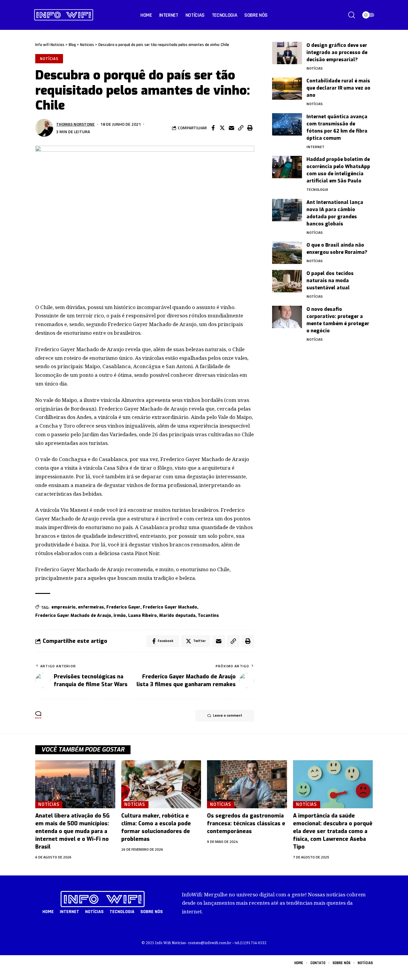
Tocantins (208, 615)
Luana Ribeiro (142, 615)
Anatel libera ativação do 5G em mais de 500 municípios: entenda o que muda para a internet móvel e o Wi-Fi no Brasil (72, 831)
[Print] (250, 128)
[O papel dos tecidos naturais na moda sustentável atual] (287, 281)
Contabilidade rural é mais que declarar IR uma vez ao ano (338, 88)
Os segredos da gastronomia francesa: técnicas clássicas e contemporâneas (246, 823)
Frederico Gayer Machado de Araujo (73, 615)
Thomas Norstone (75, 124)
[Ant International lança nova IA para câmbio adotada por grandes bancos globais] (287, 210)
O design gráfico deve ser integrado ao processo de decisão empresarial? (336, 52)
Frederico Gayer (123, 607)
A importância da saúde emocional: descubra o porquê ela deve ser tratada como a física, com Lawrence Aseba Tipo (332, 831)
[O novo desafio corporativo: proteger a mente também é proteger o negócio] (287, 317)
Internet (315, 147)
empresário (63, 607)
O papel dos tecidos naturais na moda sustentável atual (330, 280)
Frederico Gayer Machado (170, 607)
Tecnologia (317, 189)
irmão (119, 615)
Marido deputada (177, 615)
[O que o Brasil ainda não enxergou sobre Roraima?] (287, 253)
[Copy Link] (241, 128)
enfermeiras (91, 607)
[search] (351, 15)
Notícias (49, 59)
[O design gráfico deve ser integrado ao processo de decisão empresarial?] (287, 53)
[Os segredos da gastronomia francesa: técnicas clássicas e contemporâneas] (247, 784)
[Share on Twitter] (222, 128)
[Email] (231, 128)
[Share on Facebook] (213, 128)
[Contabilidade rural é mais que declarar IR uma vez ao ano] (287, 88)
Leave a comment (227, 715)
